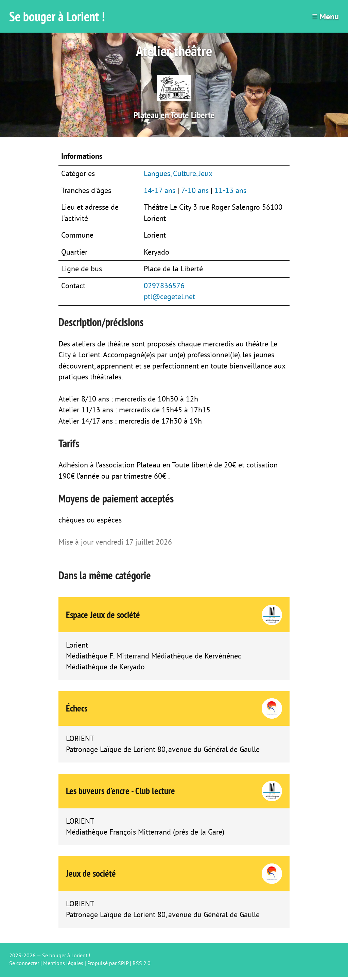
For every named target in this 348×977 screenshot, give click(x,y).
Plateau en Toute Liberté (174, 115)
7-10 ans (195, 191)
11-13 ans (230, 191)
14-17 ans (159, 191)
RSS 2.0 (142, 963)
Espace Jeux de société (103, 615)
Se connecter (24, 963)
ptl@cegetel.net (169, 297)
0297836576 (164, 286)
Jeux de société (91, 873)
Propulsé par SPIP (107, 963)
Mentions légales (63, 963)
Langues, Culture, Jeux (178, 174)
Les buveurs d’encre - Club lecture (120, 791)
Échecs (76, 708)
